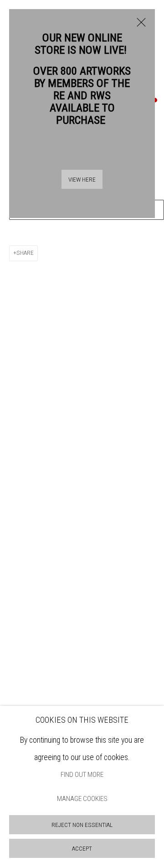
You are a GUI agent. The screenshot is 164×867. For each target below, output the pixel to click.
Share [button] (25, 252)
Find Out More (82, 775)
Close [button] (139, 26)
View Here (82, 179)
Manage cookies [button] (82, 799)
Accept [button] (82, 848)
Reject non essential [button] (82, 824)
